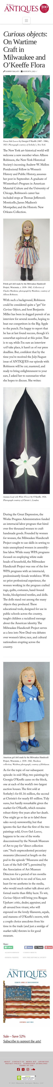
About (7, 1062)
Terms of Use (26, 1065)
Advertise (43, 1062)
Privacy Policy (13, 1064)
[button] (26, 20)
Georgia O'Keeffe (12, 957)
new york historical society (34, 957)
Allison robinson (12, 952)
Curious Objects (30, 952)
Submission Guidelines (35, 1064)
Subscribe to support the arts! (22, 1041)
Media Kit (31, 1062)
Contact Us (18, 1062)
